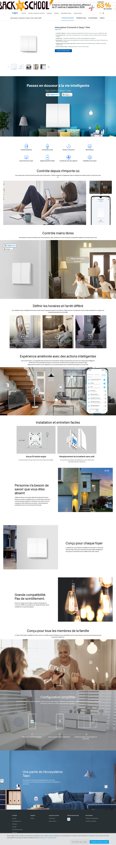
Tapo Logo (15, 13)
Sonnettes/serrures (16, 821)
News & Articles (52, 821)
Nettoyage (14, 824)
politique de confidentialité (48, 838)
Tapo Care (14, 832)
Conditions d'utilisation (91, 821)
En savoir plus (52, 818)
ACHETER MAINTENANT (63, 50)
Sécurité (14, 818)
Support (32, 818)
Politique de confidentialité (92, 818)
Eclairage (14, 826)
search (100, 13)
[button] (48, 67)
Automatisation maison (17, 829)
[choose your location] (103, 13)
